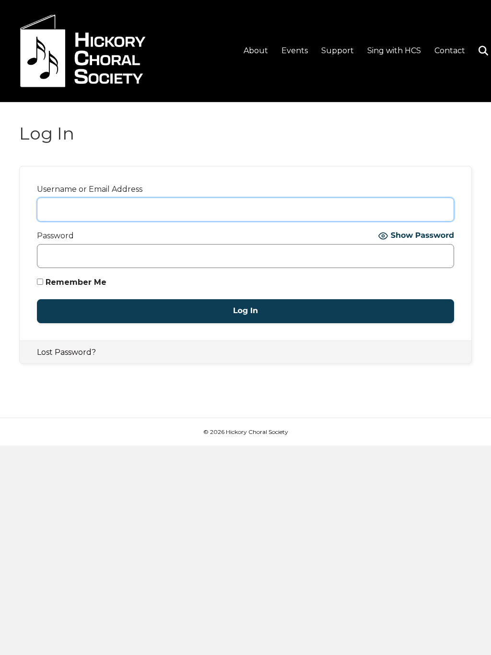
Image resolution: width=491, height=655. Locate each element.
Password (55, 235)
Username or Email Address (89, 189)
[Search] (478, 51)
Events (294, 50)
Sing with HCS (394, 50)
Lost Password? (66, 352)
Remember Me (74, 282)
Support (337, 50)
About (256, 50)
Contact (449, 50)
